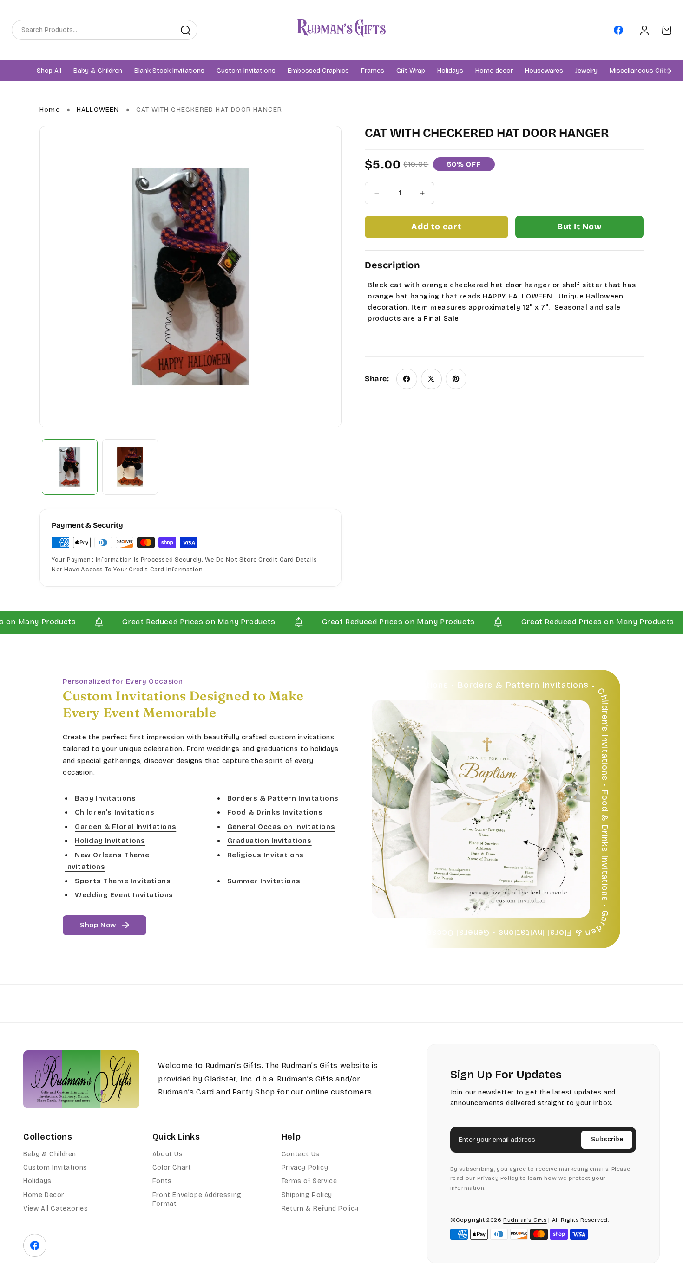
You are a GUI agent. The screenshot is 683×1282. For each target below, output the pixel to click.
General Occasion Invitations (281, 826)
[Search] (185, 30)
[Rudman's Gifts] (81, 1079)
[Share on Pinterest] (456, 379)
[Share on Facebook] (406, 379)
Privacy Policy (305, 1168)
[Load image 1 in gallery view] (70, 467)
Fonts (162, 1181)
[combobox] (93, 30)
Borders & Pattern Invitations (283, 798)
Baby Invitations (105, 798)
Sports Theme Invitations (123, 881)
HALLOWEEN (98, 110)
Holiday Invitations (110, 840)
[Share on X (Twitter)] (431, 379)
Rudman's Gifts (524, 1220)
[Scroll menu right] (670, 70)
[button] (97, 71)
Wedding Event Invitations (124, 895)
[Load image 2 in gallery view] (130, 467)
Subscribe (607, 1139)
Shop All (49, 71)
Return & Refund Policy (320, 1208)
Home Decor (43, 1195)
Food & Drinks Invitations (275, 812)
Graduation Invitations (269, 840)
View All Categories (55, 1208)
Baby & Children (49, 1154)
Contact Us (301, 1154)
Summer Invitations (264, 881)
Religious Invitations (265, 855)
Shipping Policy (307, 1195)
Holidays (37, 1181)
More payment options (579, 227)
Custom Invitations (55, 1168)
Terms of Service (309, 1181)
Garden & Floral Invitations (125, 826)
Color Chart (171, 1168)
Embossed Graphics (318, 71)
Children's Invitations (114, 812)
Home (49, 110)
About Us (167, 1154)
